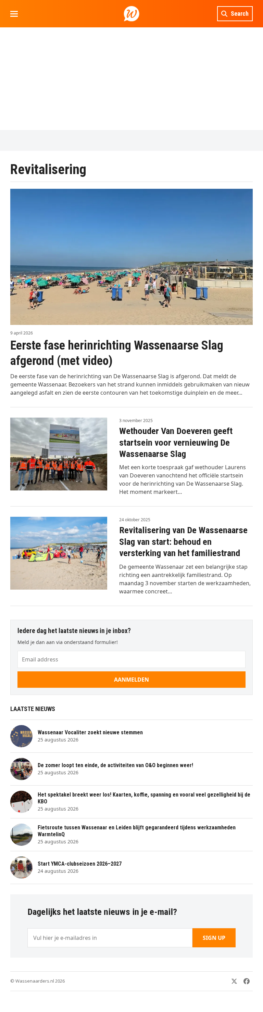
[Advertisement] (131, 79)
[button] (14, 14)
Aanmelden (131, 679)
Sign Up (214, 938)
